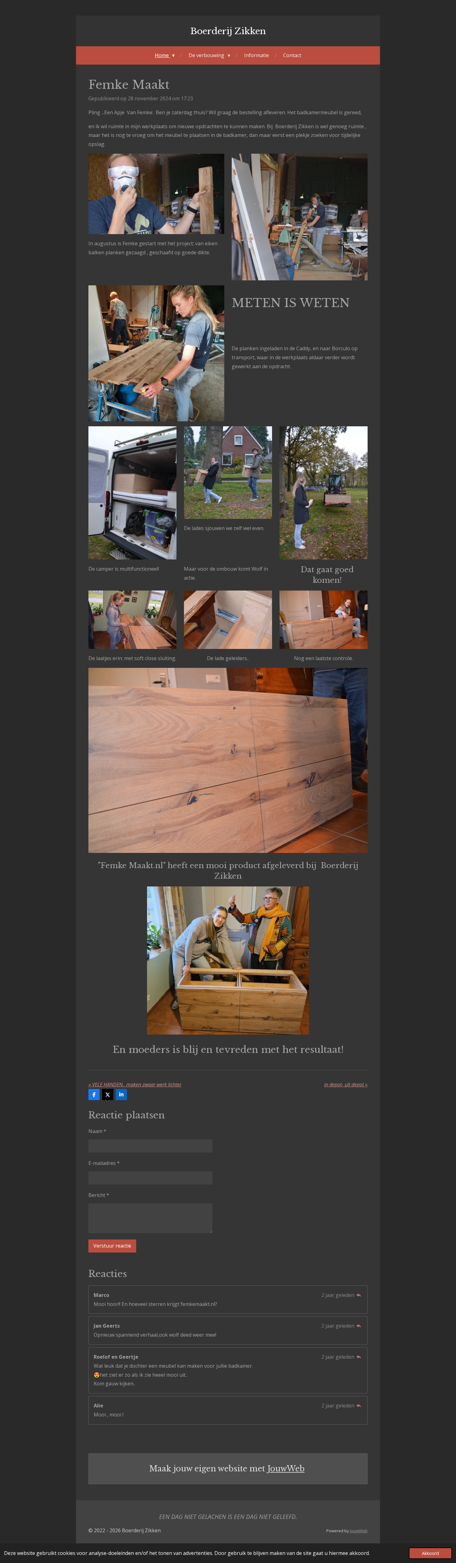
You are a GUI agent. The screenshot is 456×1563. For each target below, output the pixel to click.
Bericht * (98, 1195)
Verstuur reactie (112, 1245)
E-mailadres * (104, 1163)
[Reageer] (358, 1295)
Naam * (97, 1131)
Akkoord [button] (430, 1553)
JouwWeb (286, 1469)
